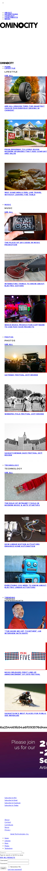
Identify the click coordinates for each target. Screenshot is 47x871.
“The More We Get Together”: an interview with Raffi (23, 632)
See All (9, 76)
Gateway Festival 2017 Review (21, 375)
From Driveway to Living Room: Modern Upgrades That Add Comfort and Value (26, 151)
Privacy (7, 830)
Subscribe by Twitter (11, 805)
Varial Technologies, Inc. (19, 834)
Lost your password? (15, 869)
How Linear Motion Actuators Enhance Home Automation (22, 545)
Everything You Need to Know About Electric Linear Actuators (26, 586)
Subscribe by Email (11, 800)
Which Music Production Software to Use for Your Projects (25, 326)
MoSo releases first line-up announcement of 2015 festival (22, 673)
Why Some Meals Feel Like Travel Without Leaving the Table (23, 193)
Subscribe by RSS (11, 798)
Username (3, 860)
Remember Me (15, 867)
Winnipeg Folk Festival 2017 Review (24, 414)
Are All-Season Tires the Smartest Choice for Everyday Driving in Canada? (25, 108)
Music (8, 205)
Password (3, 863)
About (7, 820)
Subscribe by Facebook (12, 803)
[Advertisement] (23, 46)
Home (7, 838)
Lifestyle (10, 68)
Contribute (11, 17)
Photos (9, 337)
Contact (8, 822)
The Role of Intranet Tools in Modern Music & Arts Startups (22, 504)
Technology (12, 465)
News (7, 19)
